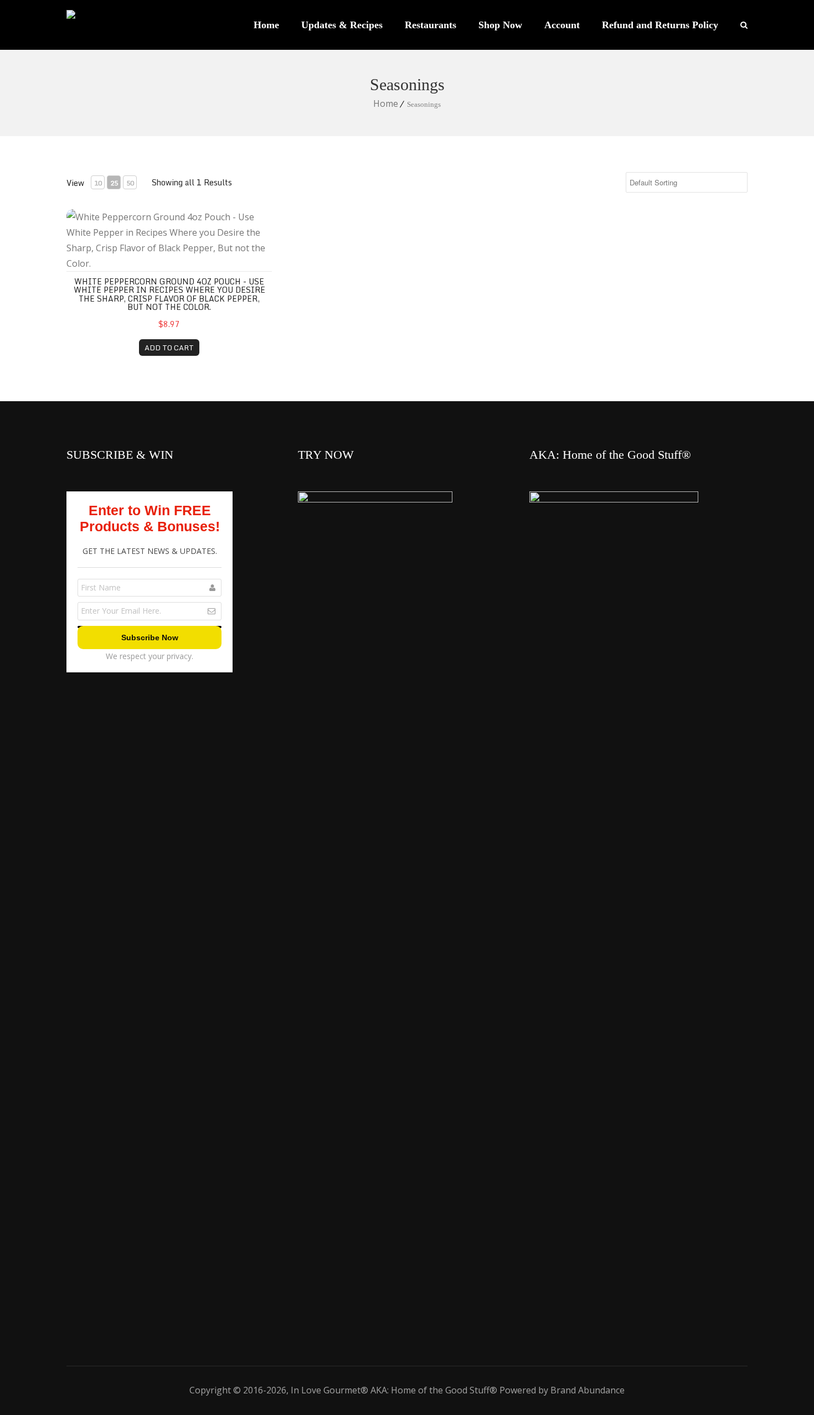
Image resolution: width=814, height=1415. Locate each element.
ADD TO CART (169, 347)
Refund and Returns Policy (660, 24)
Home (266, 24)
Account (562, 24)
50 (130, 183)
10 (98, 183)
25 (114, 183)
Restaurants (430, 24)
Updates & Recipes (342, 24)
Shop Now (500, 24)
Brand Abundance (587, 1390)
